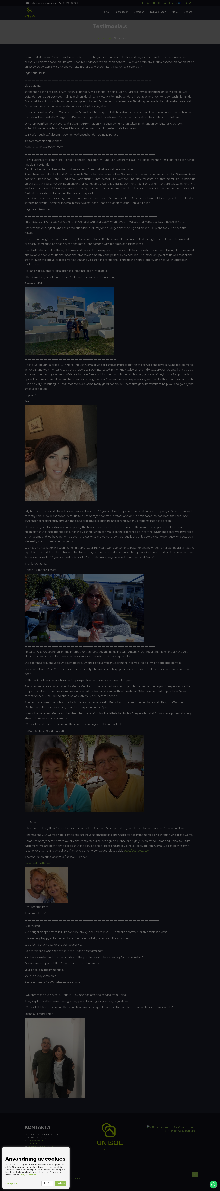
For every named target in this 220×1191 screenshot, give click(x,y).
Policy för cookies (28, 1174)
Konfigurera (11, 1183)
